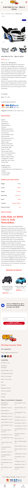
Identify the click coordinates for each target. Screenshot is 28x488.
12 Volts (18, 191)
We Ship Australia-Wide (11, 345)
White (19, 187)
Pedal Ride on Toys (20, 417)
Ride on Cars (19, 13)
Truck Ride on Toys (20, 461)
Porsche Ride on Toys (21, 426)
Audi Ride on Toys (6, 407)
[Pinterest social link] (9, 97)
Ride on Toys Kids (11, 477)
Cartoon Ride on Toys (7, 422)
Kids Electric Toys (10, 13)
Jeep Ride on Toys (6, 452)
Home (2, 13)
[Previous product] (2, 16)
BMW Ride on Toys (12, 110)
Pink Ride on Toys (20, 420)
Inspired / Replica (16, 203)
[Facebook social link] (5, 97)
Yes (19, 207)
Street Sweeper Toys (21, 446)
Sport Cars (17, 195)
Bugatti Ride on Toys (7, 419)
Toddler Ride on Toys (21, 453)
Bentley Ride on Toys (7, 413)
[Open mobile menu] (1, 2)
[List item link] (9, 353)
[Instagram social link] (8, 356)
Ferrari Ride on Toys (6, 434)
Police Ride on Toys (21, 423)
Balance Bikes (5, 410)
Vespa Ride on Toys (20, 464)
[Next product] (4, 16)
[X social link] (7, 97)
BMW (19, 199)
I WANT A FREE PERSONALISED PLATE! (14, 323)
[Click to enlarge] (3, 42)
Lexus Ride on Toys (6, 459)
